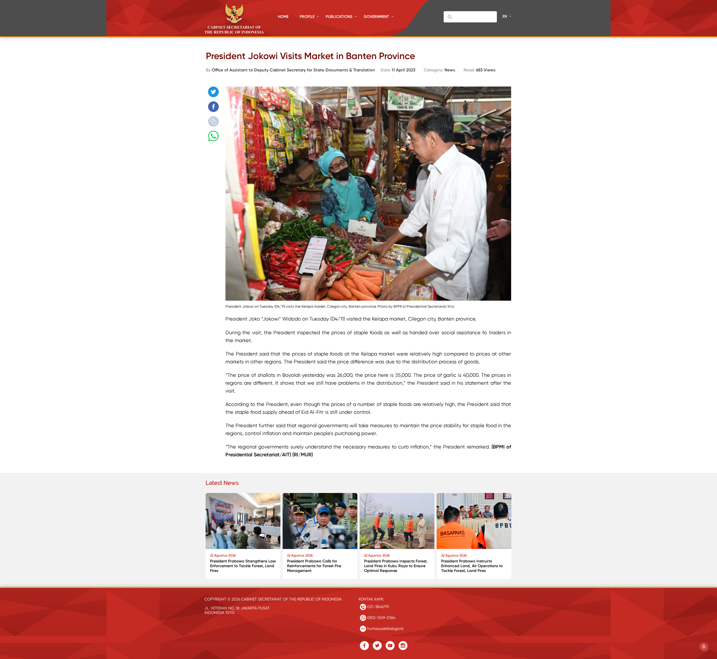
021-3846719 (377, 606)
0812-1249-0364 (380, 617)
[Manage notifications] (703, 646)
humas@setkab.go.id (384, 628)
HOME (283, 16)
